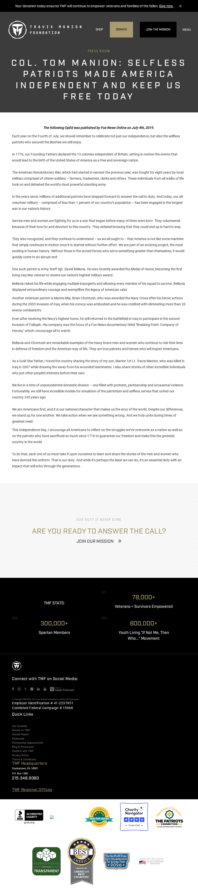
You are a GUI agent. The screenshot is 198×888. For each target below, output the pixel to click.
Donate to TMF (21, 730)
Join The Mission (158, 29)
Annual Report (20, 734)
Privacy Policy (20, 755)
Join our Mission (95, 541)
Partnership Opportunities (27, 742)
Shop (99, 29)
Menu (187, 30)
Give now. (166, 6)
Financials (18, 738)
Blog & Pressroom (23, 747)
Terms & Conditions (24, 759)
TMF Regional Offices (32, 790)
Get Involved (19, 726)
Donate (121, 29)
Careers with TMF (23, 751)
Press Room (99, 51)
